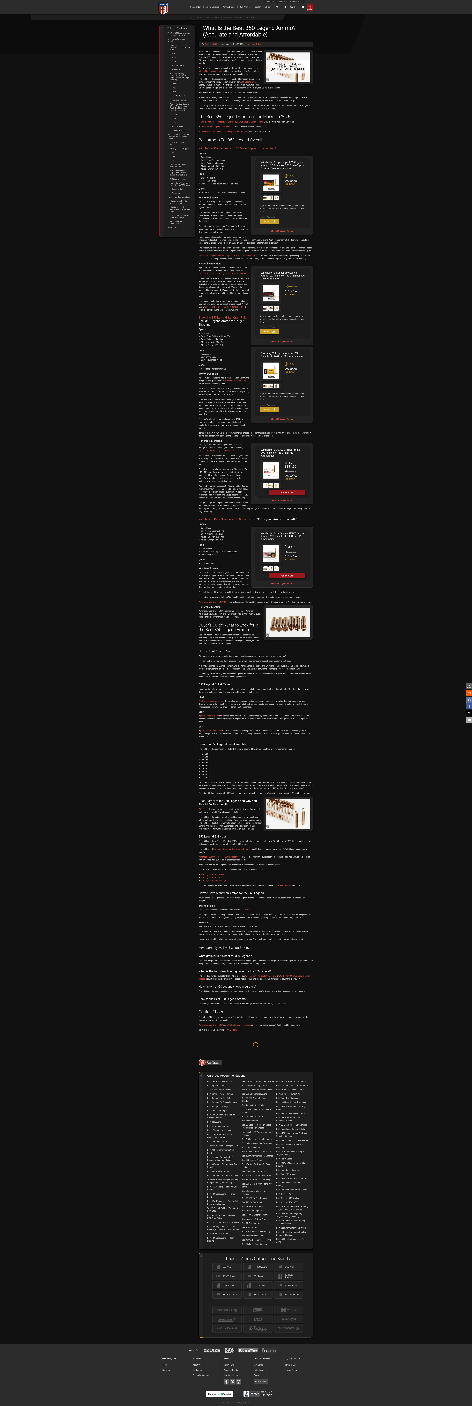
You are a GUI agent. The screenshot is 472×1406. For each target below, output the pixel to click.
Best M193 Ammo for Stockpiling (256, 1206)
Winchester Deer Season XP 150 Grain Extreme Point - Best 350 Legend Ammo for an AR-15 (179, 107)
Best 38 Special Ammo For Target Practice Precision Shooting (256, 1152)
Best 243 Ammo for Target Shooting (222, 1202)
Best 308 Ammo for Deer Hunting (256, 1258)
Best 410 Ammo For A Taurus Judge (292, 1112)
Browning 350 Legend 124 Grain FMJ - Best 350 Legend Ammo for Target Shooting (180, 77)
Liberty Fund (228, 1391)
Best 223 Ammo (214, 1148)
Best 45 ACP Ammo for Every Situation (254, 1126)
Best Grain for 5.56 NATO (287, 1229)
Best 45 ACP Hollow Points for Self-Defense (222, 1214)
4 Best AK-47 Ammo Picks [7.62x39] (222, 1172)
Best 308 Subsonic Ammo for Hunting (289, 1210)
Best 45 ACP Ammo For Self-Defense (292, 1167)
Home (191, 17)
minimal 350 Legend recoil (210, 71)
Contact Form (296, 1)
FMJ (174, 153)
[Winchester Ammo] (288, 1355)
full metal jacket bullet (210, 701)
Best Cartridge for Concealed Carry (222, 1129)
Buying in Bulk (177, 189)
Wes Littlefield (211, 44)
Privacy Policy (291, 1396)
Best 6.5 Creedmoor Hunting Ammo (257, 1165)
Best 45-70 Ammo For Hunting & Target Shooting (290, 1179)
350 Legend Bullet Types (179, 149)
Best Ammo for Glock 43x (253, 1131)
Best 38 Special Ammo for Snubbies (291, 1108)
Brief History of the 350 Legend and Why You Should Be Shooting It (179, 173)
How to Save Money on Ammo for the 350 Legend (180, 184)
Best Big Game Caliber (217, 1112)
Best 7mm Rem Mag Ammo (288, 1124)
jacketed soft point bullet (211, 730)
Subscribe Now (256, 1072)
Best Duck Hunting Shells (253, 1237)
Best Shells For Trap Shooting (254, 1270)
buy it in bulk (244, 910)
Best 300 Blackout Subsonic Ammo (291, 1205)
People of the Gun (231, 1396)
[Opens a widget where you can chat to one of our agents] (17, 1392)
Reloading (176, 193)
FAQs (256, 1401)
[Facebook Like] (469, 700)
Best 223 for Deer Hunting (253, 1229)
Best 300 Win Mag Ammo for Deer (256, 1202)
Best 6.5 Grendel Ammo (252, 1174)
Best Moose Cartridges (217, 1137)
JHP (173, 157)
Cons (174, 61)
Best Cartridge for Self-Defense (220, 1124)
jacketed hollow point (209, 716)
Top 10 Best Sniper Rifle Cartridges (257, 1170)
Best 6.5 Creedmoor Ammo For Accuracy (289, 1172)
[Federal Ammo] (227, 1336)
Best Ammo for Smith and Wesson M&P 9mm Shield (222, 1243)
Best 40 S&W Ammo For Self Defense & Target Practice (223, 1142)
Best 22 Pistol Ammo (251, 1249)
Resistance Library (231, 1401)
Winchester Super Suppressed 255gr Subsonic (219, 857)
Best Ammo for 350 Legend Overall (178, 40)
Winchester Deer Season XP (211, 1025)
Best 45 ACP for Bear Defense (254, 1224)
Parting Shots (173, 228)
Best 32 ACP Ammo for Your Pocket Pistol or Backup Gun (222, 1229)
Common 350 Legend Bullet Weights (178, 166)
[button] (256, 1051)
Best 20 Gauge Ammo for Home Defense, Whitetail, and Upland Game (223, 1254)
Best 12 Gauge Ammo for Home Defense (221, 1221)
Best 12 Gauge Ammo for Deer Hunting (220, 1265)
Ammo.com (232, 1030)
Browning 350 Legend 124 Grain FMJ (217, 127)
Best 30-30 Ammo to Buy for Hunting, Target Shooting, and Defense (292, 1234)
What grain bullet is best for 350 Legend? (179, 202)
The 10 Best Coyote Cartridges (220, 1116)
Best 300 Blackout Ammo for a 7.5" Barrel (257, 1211)
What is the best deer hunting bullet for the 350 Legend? (180, 209)
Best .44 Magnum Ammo (218, 1152)
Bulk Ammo (245, 7)
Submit (268, 221)
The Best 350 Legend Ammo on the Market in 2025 (179, 34)
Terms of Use (290, 1391)
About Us (197, 1391)
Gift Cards (258, 1391)
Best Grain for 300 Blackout (288, 1224)
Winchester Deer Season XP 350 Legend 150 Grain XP (224, 132)
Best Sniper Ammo (250, 1147)
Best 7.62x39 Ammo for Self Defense (223, 1249)
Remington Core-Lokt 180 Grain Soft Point (231, 849)
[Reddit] (469, 693)
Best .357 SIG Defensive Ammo (255, 1241)
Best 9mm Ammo (249, 1254)
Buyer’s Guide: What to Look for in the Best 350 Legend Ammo (179, 136)
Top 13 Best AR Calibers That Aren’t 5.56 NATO (222, 1236)
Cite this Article (254, 44)
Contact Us (197, 1396)
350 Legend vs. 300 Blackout (213, 874)
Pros (174, 57)
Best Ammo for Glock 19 (252, 1143)
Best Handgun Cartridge (217, 1133)
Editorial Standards (201, 1401)
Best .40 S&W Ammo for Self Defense (258, 1108)
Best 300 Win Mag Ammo (218, 1198)
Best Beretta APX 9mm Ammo (255, 1245)
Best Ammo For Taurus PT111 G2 (256, 1266)
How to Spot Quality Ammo (178, 143)
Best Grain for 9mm (284, 1220)
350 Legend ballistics (282, 885)
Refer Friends (260, 1396)
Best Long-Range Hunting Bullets (290, 1155)
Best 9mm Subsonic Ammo (288, 1196)
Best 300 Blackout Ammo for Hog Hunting (290, 1134)
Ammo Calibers (212, 7)
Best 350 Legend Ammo (252, 1186)
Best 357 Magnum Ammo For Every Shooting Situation (291, 1161)
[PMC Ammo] (258, 1336)
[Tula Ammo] (258, 1355)
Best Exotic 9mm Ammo (252, 1233)
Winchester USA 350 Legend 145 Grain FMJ (217, 450)
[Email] (469, 720)
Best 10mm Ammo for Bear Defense (257, 1182)
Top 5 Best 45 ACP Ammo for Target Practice (257, 1160)
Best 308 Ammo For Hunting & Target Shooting (223, 1192)
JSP (173, 161)
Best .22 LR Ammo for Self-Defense (291, 1151)
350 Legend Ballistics (178, 179)
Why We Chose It (178, 65)
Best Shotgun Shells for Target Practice (255, 1219)
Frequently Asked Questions (179, 197)
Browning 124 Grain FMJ (236, 381)
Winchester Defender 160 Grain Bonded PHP (223, 307)
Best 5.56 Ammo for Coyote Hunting (291, 1216)
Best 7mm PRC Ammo (285, 1201)
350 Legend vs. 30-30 (210, 877)
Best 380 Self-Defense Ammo (254, 1120)
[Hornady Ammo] (288, 1336)
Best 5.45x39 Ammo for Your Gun (256, 1178)
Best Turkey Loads (284, 1185)
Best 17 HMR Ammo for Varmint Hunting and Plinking (221, 1162)
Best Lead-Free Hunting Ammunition (292, 1129)
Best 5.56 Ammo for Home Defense (257, 1116)
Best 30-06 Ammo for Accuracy (255, 1198)
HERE (283, 1004)
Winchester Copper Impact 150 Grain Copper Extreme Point (237, 148)
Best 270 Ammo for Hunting (219, 1157)
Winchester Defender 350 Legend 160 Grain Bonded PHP (223, 273)
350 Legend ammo (249, 82)
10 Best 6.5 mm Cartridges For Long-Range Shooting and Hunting (223, 1207)
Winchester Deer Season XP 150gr (213, 602)
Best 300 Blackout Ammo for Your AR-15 (291, 1267)
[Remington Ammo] (288, 1346)
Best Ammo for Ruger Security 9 (290, 1116)
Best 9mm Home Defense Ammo (290, 1140)
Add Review (290, 184)
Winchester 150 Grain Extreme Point (260, 976)
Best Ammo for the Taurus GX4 (255, 1262)
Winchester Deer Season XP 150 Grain (223, 519)
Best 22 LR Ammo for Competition (291, 1254)
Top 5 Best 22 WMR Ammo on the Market (256, 1137)
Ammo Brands (229, 7)
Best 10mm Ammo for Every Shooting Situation (288, 1145)
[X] (469, 713)
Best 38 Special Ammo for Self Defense (220, 1177)
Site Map (166, 1396)
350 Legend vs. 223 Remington (214, 880)
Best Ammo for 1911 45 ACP (219, 1260)
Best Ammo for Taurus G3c (288, 1120)
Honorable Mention (179, 70)
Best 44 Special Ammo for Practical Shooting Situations (291, 1260)
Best (199, 17)
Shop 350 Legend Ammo (282, 231)
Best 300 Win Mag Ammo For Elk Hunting (290, 1191)
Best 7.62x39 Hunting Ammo (254, 1112)
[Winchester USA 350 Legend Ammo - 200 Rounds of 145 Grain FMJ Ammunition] (270, 470)
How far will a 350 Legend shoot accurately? (180, 216)
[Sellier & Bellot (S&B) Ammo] (227, 1355)
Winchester (203, 809)
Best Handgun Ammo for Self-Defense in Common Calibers (220, 1185)
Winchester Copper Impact (238, 1025)
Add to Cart (287, 493)
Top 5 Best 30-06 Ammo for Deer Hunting (256, 1192)
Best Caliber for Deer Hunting (219, 1108)
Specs (174, 53)
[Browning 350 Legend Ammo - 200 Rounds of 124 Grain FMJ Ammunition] (270, 370)
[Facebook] (469, 706)
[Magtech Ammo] (227, 1346)
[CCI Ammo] (258, 1346)
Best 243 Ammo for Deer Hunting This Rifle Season (290, 1248)
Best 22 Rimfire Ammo (217, 1168)
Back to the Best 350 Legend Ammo (178, 222)
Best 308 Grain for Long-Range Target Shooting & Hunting (289, 1241)
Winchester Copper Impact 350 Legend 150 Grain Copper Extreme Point (232, 122)
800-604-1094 (282, 1)
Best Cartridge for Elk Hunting (220, 1120)
